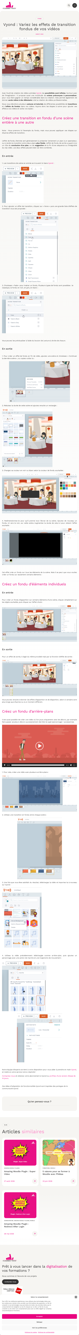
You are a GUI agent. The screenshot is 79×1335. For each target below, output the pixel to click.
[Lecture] (5, 765)
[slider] (37, 765)
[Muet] (71, 765)
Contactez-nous (8, 1076)
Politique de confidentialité (46, 1332)
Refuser (39, 1322)
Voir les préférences (39, 1328)
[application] (39, 746)
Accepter (39, 1316)
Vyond (39, 18)
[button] (76, 1297)
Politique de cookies (31, 1332)
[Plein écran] (74, 765)
